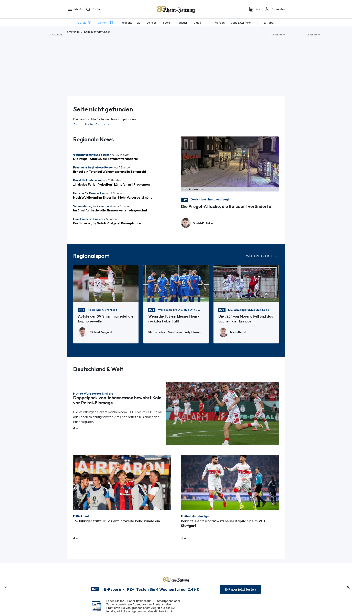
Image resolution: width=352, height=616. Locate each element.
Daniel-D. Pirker (203, 223)
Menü (77, 9)
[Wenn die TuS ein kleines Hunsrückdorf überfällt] (176, 283)
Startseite (73, 32)
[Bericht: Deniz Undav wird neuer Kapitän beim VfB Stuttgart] (230, 482)
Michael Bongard (101, 332)
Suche (97, 9)
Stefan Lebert (157, 332)
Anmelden (278, 9)
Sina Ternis (175, 332)
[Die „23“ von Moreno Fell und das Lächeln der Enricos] (246, 283)
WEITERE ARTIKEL (259, 256)
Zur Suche (102, 124)
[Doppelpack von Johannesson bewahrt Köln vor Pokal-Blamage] (222, 413)
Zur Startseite (83, 124)
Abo (258, 9)
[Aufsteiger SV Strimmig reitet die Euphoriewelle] (106, 283)
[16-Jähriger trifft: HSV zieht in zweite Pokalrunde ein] (122, 482)
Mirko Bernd (238, 332)
